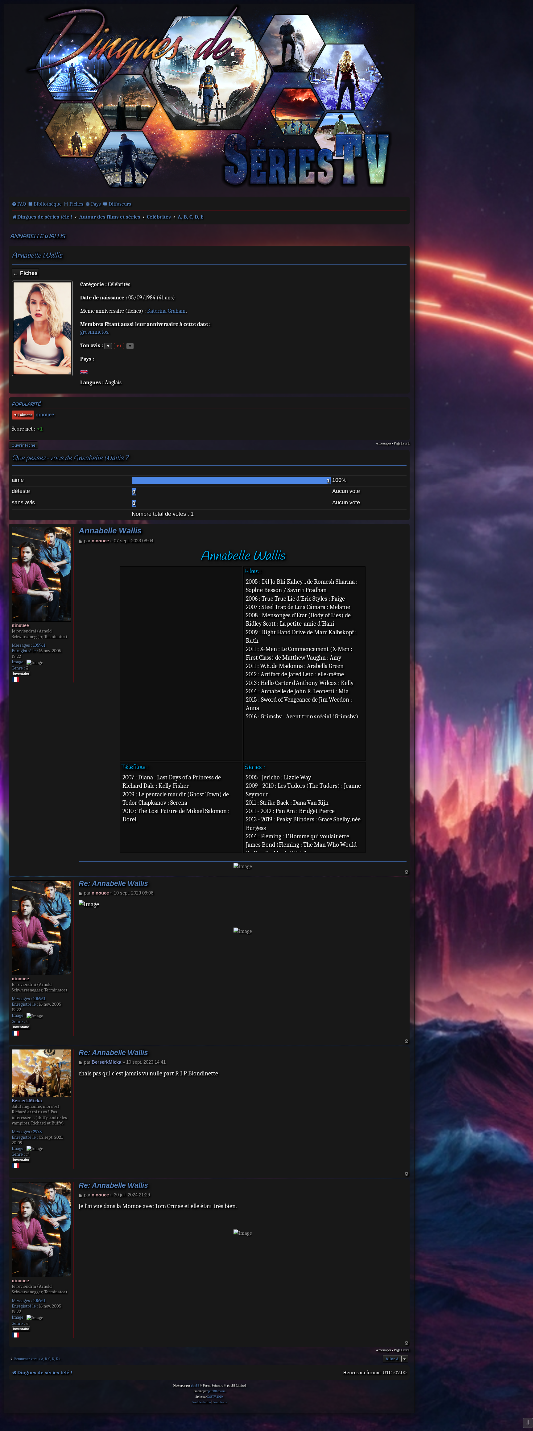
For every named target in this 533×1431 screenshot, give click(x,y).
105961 (39, 645)
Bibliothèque (48, 204)
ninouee (44, 414)
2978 (37, 1131)
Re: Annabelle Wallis (113, 883)
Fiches (76, 204)
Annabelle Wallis (37, 236)
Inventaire (21, 673)
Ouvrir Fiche (23, 445)
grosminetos (94, 332)
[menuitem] (19, 204)
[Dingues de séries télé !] (209, 99)
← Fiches (25, 273)
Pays (96, 204)
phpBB (195, 1385)
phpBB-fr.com (216, 1391)
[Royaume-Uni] (84, 371)
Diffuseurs (120, 204)
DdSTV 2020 (215, 1397)
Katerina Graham (166, 311)
